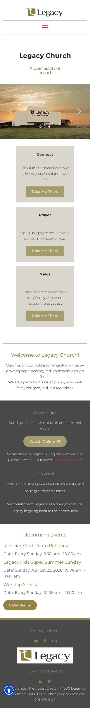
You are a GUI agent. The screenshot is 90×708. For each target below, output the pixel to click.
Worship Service (20, 584)
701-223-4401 (45, 700)
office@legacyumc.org (66, 694)
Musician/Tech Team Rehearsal (37, 545)
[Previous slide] (11, 111)
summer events (68, 460)
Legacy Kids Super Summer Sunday (42, 562)
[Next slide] (78, 111)
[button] (45, 27)
